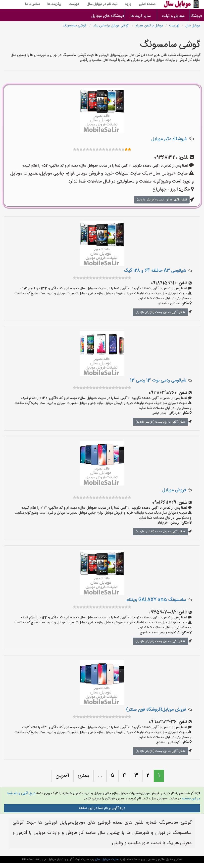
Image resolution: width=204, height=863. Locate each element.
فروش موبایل (174, 490)
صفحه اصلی (147, 4)
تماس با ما (32, 4)
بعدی (83, 775)
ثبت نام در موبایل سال (102, 4)
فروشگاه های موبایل (108, 16)
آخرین (62, 775)
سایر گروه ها (140, 16)
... (100, 775)
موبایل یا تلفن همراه (149, 26)
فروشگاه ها (197, 16)
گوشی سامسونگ (75, 26)
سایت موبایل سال (106, 859)
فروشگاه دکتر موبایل (169, 139)
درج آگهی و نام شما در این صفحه (102, 808)
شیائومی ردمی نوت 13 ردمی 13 (158, 380)
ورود (128, 4)
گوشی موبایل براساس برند (111, 26)
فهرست (74, 4)
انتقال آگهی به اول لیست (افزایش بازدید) (162, 199)
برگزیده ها (54, 4)
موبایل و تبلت (173, 16)
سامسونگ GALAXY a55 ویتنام (156, 600)
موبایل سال (192, 26)
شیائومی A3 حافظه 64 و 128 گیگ (155, 271)
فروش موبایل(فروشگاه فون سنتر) (156, 709)
